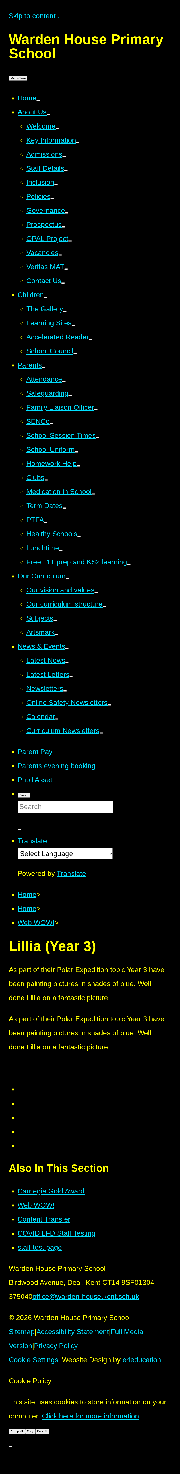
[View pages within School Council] (75, 353)
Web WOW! (36, 1205)
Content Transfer (44, 1219)
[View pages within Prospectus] (63, 227)
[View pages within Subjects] (55, 620)
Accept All (17, 1431)
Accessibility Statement (72, 1332)
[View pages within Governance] (66, 213)
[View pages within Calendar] (57, 719)
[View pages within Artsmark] (56, 634)
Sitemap (22, 1332)
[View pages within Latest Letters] (71, 676)
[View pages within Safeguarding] (70, 395)
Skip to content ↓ (35, 16)
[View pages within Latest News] (67, 662)
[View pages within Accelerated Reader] (90, 339)
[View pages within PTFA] (45, 522)
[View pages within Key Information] (77, 142)
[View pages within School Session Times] (97, 437)
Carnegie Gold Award (51, 1191)
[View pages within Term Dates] (64, 508)
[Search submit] (19, 829)
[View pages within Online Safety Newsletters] (109, 705)
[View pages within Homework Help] (78, 466)
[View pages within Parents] (43, 367)
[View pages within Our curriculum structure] (104, 606)
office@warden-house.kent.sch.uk (85, 1296)
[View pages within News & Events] (67, 648)
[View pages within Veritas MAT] (66, 269)
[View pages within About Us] (48, 114)
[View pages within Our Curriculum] (67, 578)
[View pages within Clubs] (46, 480)
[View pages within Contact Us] (63, 283)
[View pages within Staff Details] (66, 170)
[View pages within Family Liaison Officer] (96, 409)
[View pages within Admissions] (64, 156)
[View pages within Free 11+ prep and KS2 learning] (129, 564)
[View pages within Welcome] (57, 128)
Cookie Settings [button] (33, 1360)
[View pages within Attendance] (64, 381)
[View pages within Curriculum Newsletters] (101, 733)
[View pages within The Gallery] (65, 311)
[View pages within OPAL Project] (70, 241)
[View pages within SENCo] (51, 423)
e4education (141, 1360)
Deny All (42, 1431)
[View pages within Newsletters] (65, 691)
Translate (71, 873)
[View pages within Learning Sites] (73, 325)
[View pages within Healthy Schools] (79, 536)
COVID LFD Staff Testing (56, 1233)
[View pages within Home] (38, 100)
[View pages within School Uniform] (76, 452)
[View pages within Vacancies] (60, 255)
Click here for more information (90, 1416)
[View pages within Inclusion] (56, 184)
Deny (30, 1431)
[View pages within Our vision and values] (96, 592)
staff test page (40, 1247)
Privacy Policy (56, 1346)
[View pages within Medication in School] (93, 494)
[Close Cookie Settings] (10, 1446)
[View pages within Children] (45, 297)
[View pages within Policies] (52, 198)
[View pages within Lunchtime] (61, 550)
